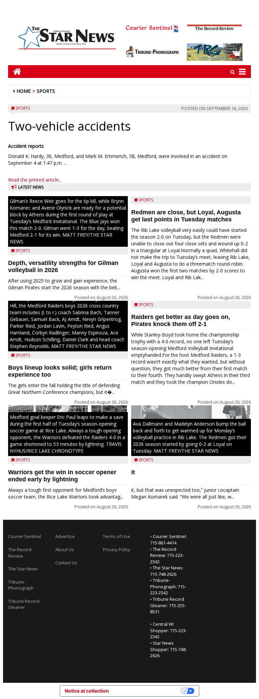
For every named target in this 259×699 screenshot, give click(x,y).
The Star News (23, 569)
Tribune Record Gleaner (23, 604)
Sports (46, 91)
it (133, 472)
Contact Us (66, 563)
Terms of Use (116, 536)
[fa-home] (14, 71)
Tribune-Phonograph (21, 585)
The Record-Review (20, 552)
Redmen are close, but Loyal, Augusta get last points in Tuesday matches (186, 216)
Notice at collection (87, 691)
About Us (64, 549)
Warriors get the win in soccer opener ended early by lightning (62, 476)
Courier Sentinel (24, 536)
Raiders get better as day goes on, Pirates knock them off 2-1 (180, 320)
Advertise (65, 536)
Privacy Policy (117, 549)
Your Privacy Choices (148, 691)
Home (24, 91)
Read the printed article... (35, 180)
